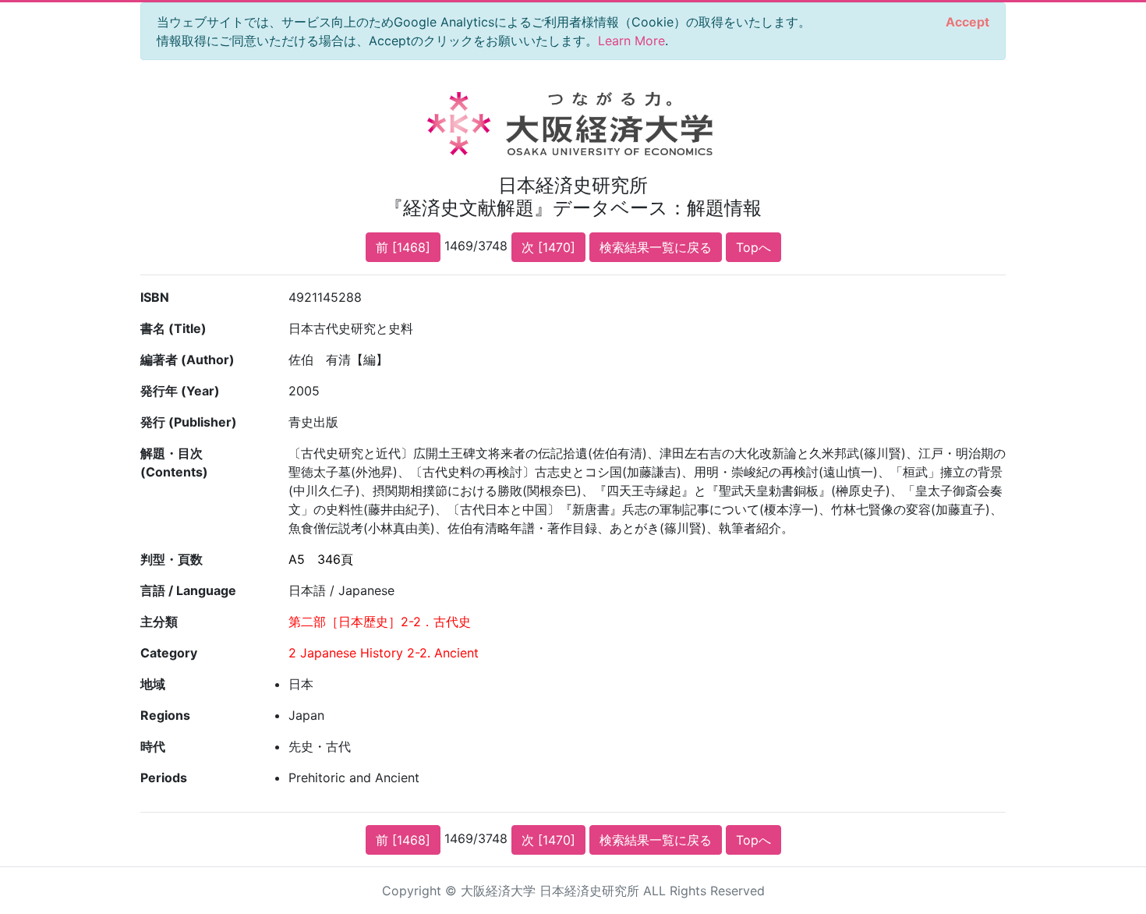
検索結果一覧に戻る (656, 247)
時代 (152, 746)
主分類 (159, 621)
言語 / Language (188, 590)
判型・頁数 (171, 559)
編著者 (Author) (187, 359)
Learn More (631, 40)
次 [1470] (548, 247)
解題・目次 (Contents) (174, 462)
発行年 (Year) (180, 391)
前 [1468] (403, 247)
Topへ (753, 247)
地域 (152, 684)
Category (168, 653)
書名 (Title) (173, 328)
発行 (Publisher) (188, 422)
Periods (163, 777)
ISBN (154, 297)
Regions (165, 715)
